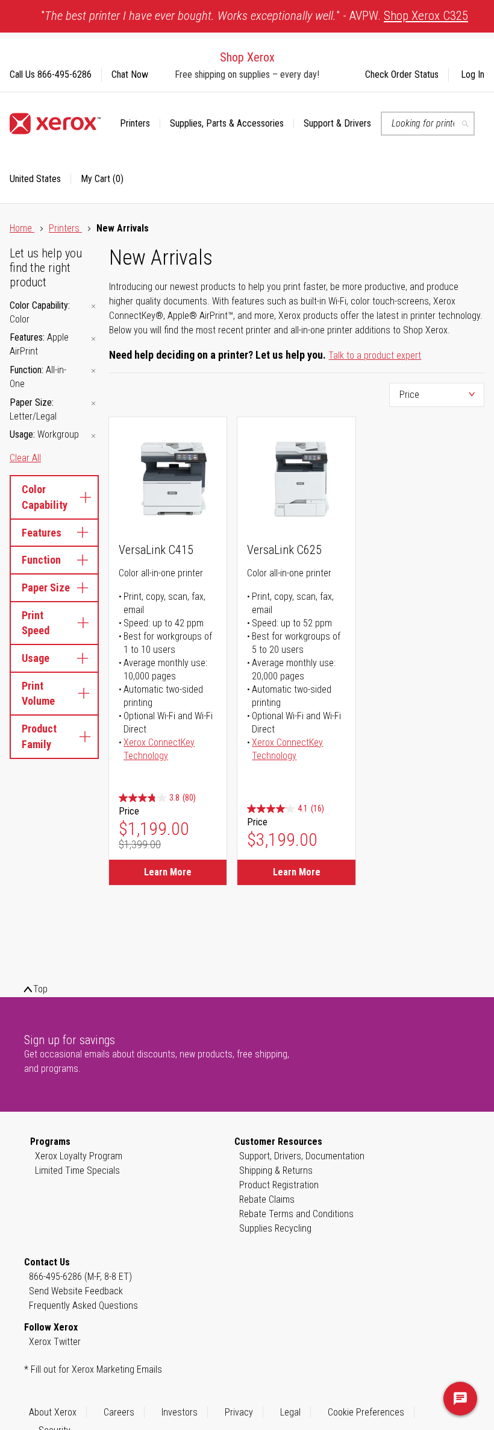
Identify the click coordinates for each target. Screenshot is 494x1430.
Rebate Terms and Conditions (296, 1214)
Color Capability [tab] (44, 497)
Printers (65, 228)
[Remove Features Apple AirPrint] (93, 338)
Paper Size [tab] (46, 587)
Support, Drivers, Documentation (301, 1156)
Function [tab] (41, 559)
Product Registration (279, 1185)
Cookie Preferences (366, 1412)
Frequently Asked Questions (83, 1305)
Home (22, 228)
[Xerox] (55, 123)
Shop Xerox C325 (426, 15)
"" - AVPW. (254, 15)
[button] (40, 179)
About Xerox (53, 1412)
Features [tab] (41, 532)
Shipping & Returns (276, 1170)
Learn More (168, 872)
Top (40, 989)
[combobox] (428, 124)
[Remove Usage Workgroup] (93, 436)
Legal (290, 1412)
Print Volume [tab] (38, 693)
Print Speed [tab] (35, 623)
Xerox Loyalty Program (78, 1156)
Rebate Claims (267, 1199)
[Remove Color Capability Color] (93, 306)
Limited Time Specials (77, 1170)
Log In (472, 74)
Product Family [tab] (39, 736)
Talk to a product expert (374, 355)
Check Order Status (402, 74)
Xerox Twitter (55, 1341)
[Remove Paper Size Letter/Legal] (93, 404)
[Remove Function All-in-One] (93, 371)
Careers (119, 1412)
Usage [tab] (35, 658)
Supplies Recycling (275, 1228)
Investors (179, 1412)
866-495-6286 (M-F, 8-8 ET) (80, 1276)
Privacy (239, 1412)
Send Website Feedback (76, 1291)
